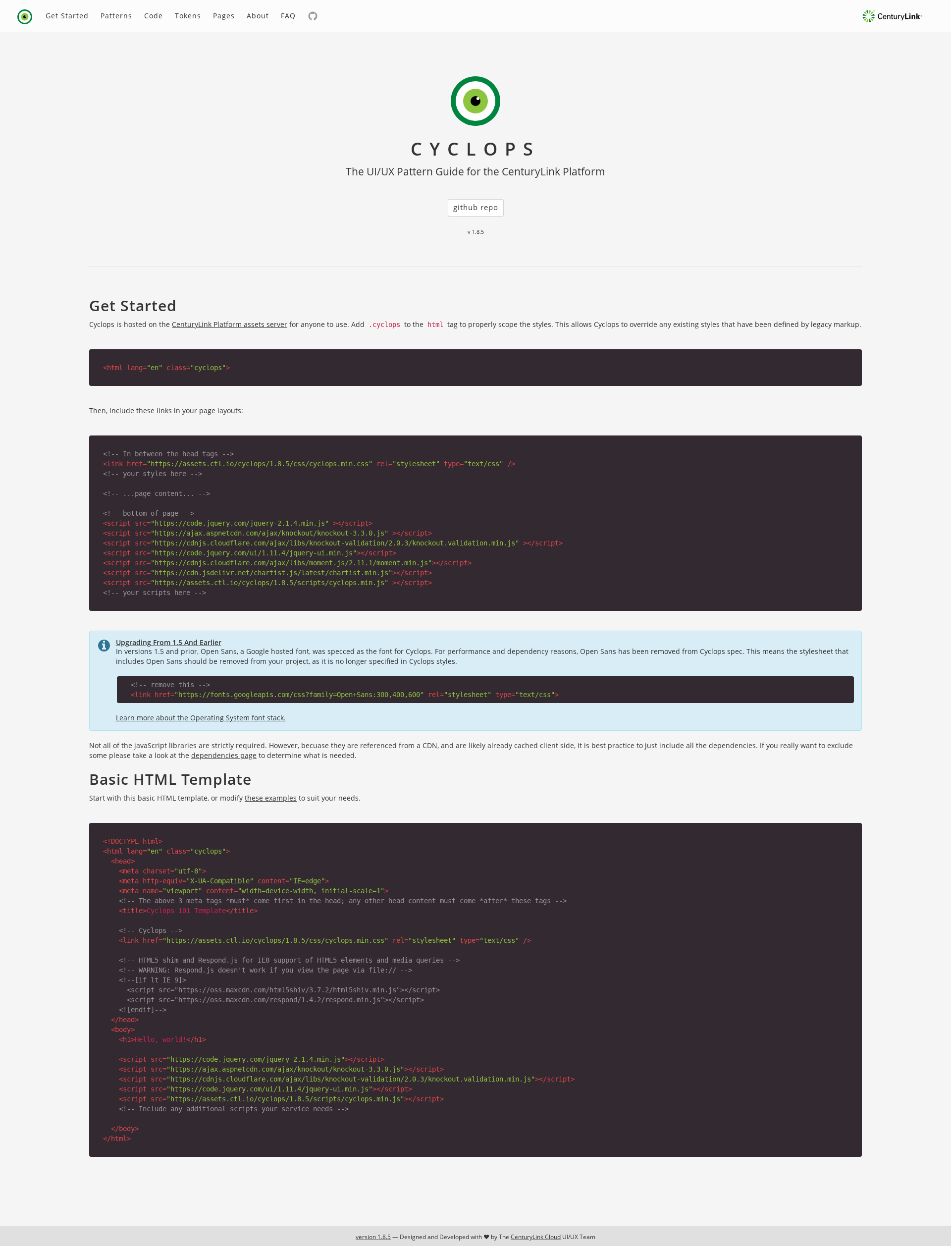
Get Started (67, 15)
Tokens (188, 15)
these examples (271, 798)
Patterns (116, 15)
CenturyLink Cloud (536, 1237)
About (258, 15)
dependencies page (224, 755)
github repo (475, 207)
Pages (224, 15)
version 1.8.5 (373, 1237)
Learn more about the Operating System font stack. (201, 717)
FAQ (288, 15)
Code (153, 15)
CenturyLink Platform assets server (229, 324)
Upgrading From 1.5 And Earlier (168, 642)
